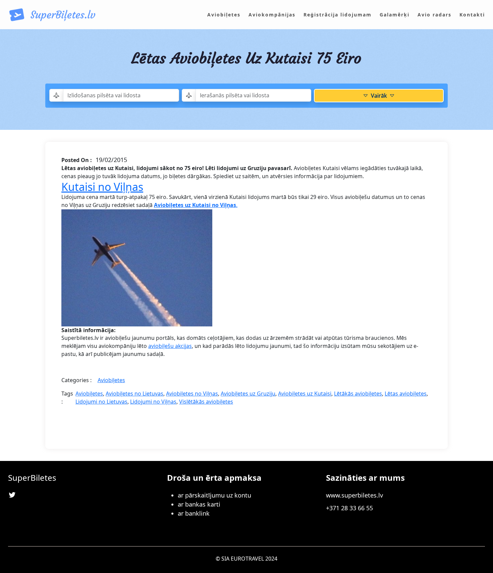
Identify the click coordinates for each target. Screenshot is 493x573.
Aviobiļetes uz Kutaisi (304, 393)
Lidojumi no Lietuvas (101, 401)
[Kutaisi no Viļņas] (136, 267)
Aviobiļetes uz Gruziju (248, 393)
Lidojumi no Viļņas (153, 401)
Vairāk (378, 95)
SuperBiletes (32, 477)
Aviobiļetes (111, 380)
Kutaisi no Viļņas (102, 186)
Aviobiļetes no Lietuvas (134, 393)
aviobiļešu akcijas (170, 346)
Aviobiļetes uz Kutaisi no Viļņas (195, 205)
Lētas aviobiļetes (406, 393)
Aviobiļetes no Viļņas (192, 393)
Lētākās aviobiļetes (358, 393)
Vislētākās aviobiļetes (206, 401)
